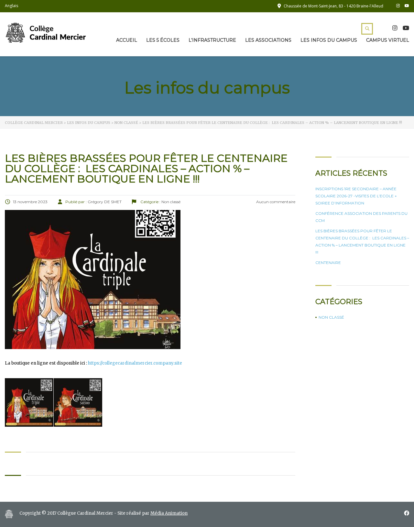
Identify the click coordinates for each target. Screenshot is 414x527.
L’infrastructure (212, 40)
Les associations (268, 40)
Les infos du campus (328, 40)
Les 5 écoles (163, 40)
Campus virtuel (387, 40)
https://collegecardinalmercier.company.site (135, 363)
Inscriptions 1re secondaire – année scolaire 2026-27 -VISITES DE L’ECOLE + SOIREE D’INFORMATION (356, 195)
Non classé (331, 317)
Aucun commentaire (275, 201)
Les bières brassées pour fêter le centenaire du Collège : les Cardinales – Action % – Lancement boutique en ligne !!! (362, 241)
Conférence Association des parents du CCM (361, 217)
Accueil (126, 40)
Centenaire (328, 262)
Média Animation (169, 513)
